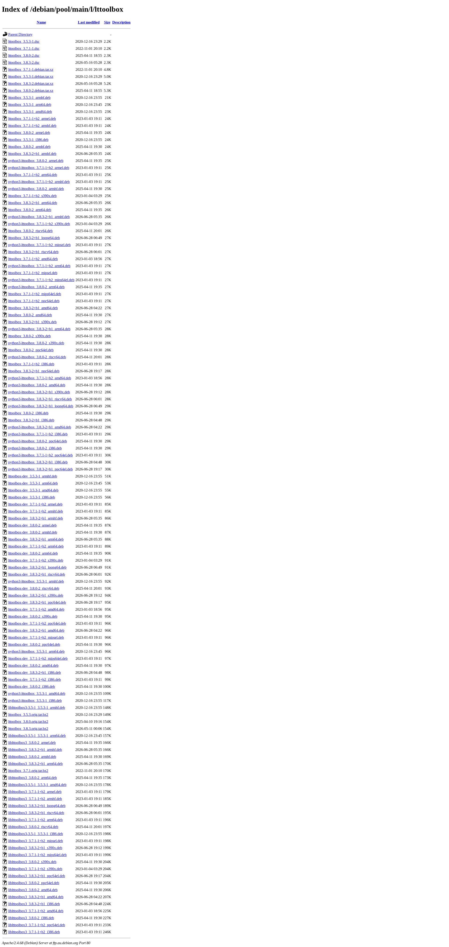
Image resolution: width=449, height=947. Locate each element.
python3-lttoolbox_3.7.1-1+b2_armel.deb (38, 168)
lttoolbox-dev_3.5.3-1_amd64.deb (33, 490)
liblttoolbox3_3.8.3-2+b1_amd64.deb (35, 897)
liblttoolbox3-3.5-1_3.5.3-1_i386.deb (35, 834)
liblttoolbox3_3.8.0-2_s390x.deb (32, 862)
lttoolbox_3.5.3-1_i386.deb (28, 140)
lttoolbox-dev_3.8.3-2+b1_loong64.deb (37, 567)
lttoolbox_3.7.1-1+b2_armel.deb (32, 119)
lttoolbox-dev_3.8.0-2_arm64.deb (33, 553)
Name (41, 22)
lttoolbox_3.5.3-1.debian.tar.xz (30, 77)
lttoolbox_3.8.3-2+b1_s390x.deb (32, 322)
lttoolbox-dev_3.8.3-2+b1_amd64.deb (36, 630)
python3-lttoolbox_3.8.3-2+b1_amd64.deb (39, 427)
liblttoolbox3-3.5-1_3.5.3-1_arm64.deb (37, 736)
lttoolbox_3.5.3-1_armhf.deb (29, 98)
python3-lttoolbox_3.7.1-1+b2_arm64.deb (39, 266)
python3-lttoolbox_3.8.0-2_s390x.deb (36, 343)
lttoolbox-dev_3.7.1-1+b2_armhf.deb (35, 511)
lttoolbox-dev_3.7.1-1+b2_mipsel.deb (36, 637)
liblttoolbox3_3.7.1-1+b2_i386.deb (34, 932)
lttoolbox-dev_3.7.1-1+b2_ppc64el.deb (37, 623)
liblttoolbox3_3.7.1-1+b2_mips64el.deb (37, 855)
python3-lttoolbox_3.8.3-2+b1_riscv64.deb (40, 399)
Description (121, 22)
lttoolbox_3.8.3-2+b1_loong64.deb (34, 238)
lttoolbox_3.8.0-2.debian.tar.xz (30, 91)
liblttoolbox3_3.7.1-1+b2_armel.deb (35, 792)
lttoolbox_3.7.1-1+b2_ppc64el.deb (33, 301)
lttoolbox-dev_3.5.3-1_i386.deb (31, 497)
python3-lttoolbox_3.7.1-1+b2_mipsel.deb (39, 245)
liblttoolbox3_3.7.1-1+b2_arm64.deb (35, 820)
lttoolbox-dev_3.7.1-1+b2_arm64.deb (36, 546)
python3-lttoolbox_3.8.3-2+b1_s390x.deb (39, 392)
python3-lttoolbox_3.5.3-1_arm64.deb (36, 651)
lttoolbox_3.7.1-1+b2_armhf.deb (32, 126)
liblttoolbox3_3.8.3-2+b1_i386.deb (34, 904)
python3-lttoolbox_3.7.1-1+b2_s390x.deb (39, 224)
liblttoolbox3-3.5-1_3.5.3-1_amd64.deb (37, 785)
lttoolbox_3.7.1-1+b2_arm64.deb (32, 175)
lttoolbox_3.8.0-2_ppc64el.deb (31, 350)
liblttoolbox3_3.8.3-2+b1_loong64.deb (36, 806)
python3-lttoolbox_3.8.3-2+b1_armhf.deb (39, 217)
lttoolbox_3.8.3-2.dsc (24, 63)
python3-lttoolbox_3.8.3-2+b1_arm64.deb (39, 329)
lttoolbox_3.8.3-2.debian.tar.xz (30, 84)
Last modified (89, 22)
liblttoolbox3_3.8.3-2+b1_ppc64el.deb (36, 876)
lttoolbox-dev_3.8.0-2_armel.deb (32, 525)
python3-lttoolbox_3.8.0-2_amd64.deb (36, 385)
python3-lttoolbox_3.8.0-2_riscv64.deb (37, 357)
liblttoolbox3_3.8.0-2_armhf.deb (32, 757)
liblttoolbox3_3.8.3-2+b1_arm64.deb (35, 764)
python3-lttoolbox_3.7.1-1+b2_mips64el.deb (41, 280)
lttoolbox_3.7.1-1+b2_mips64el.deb (34, 294)
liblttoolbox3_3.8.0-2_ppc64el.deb (33, 883)
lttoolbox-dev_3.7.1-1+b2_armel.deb (35, 504)
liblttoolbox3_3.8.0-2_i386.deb (31, 918)
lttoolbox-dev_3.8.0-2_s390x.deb (32, 616)
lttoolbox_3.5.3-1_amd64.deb (30, 112)
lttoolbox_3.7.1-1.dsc (24, 48)
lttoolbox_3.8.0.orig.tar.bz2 (28, 722)
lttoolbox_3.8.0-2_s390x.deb (29, 336)
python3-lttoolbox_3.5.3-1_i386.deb (35, 701)
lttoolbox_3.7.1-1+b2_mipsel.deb (32, 273)
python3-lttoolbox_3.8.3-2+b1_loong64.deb (40, 406)
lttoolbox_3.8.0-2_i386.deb (28, 413)
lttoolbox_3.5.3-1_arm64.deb (29, 105)
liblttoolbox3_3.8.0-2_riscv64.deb (33, 827)
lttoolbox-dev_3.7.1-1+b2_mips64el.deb (38, 658)
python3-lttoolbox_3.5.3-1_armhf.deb (36, 581)
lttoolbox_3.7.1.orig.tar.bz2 (28, 771)
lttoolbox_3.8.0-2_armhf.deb (29, 147)
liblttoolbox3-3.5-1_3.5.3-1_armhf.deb (36, 708)
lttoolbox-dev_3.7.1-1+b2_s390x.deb (35, 560)
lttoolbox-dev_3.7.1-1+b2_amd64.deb (36, 609)
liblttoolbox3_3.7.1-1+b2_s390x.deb (35, 869)
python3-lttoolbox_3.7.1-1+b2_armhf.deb (39, 182)
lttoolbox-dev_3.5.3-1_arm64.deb (33, 483)
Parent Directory (20, 34)
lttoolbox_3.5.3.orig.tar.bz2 (28, 715)
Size (107, 22)
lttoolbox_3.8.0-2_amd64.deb (30, 315)
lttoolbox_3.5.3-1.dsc (24, 41)
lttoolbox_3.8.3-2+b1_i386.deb (31, 420)
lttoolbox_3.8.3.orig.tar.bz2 (28, 729)
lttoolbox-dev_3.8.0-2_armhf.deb (32, 532)
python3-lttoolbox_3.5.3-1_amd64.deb (36, 694)
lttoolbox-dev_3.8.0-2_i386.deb (31, 687)
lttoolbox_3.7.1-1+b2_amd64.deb (33, 259)
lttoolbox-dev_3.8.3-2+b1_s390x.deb (35, 595)
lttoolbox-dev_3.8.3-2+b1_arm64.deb (36, 539)
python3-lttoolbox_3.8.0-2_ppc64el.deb (37, 441)
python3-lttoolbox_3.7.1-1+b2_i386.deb (38, 434)
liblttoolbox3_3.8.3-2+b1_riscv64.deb (36, 813)
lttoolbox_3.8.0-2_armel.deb (29, 133)
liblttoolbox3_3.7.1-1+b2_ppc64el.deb (36, 925)
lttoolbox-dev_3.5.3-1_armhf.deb (32, 476)
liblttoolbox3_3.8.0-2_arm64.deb (32, 778)
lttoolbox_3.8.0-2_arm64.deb (29, 210)
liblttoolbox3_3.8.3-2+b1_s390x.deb (35, 848)
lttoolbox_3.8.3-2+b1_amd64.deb (33, 308)
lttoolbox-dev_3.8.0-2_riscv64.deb (33, 588)
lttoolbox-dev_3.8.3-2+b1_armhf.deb (35, 518)
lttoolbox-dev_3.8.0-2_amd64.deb (33, 665)
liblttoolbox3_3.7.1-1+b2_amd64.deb (35, 911)
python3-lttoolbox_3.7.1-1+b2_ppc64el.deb (40, 455)
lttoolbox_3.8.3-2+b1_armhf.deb (32, 154)
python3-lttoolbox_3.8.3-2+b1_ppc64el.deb (40, 469)
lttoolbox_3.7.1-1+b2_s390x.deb (32, 196)
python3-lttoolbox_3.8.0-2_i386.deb (35, 448)
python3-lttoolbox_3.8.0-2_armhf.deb (36, 189)
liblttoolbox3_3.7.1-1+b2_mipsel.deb (35, 841)
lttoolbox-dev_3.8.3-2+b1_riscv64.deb (36, 574)
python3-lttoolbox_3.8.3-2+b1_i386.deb (38, 462)
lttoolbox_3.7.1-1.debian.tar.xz (30, 70)
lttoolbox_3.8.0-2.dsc (24, 55)
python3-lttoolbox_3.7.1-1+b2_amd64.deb (39, 378)
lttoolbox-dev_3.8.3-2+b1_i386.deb (34, 672)
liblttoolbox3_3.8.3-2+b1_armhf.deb (35, 750)
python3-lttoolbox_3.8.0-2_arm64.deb (36, 287)
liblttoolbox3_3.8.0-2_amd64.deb (33, 890)
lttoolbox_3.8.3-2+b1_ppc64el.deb (33, 371)
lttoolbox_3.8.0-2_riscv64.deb (30, 231)
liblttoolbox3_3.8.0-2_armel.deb (32, 743)
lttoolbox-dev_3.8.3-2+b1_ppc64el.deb (37, 602)
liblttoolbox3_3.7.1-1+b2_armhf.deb (35, 799)
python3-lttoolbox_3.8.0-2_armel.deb (35, 161)
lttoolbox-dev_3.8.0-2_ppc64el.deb (34, 644)
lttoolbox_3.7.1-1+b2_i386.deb (31, 364)
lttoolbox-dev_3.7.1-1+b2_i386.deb (34, 680)
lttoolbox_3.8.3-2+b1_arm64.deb (32, 203)
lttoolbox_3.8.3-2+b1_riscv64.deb (33, 252)
